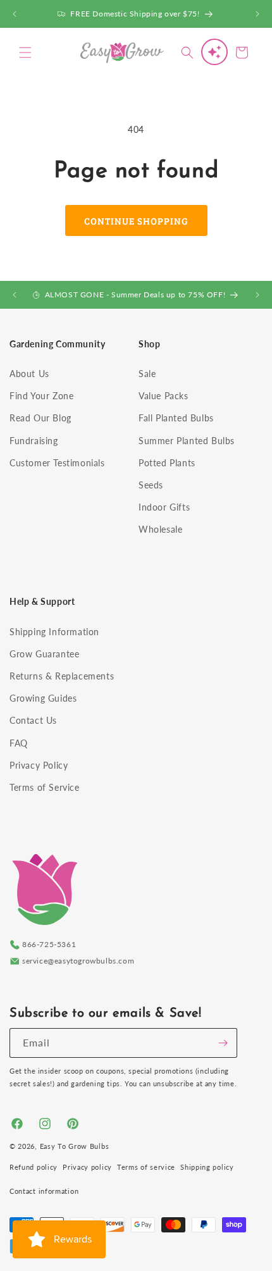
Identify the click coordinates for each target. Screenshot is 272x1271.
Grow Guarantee (44, 653)
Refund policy (33, 1167)
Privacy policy (87, 1167)
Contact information (43, 1191)
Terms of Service (44, 787)
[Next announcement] (257, 14)
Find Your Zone (41, 395)
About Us (29, 373)
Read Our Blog (40, 417)
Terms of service (146, 1167)
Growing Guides (43, 698)
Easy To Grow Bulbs (74, 1146)
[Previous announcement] (14, 14)
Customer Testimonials (57, 462)
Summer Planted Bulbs (187, 440)
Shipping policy (207, 1167)
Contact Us (33, 720)
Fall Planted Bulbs (176, 417)
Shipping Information (54, 631)
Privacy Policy (38, 765)
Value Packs (164, 395)
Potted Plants (167, 462)
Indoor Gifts (164, 507)
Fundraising (33, 440)
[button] (25, 52)
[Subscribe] (223, 1043)
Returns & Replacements (61, 676)
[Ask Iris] (214, 52)
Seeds (151, 485)
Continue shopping (136, 220)
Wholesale (160, 529)
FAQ (18, 743)
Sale (147, 373)
